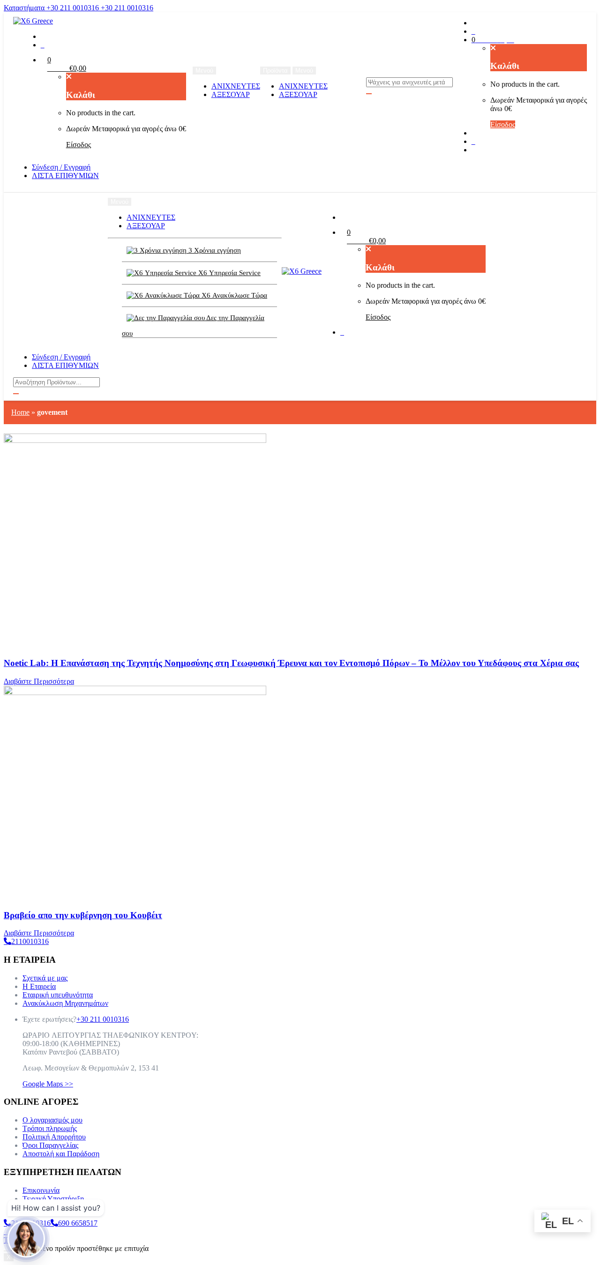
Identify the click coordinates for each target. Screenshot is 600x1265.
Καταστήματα (25, 8)
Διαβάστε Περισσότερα (39, 681)
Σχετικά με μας (45, 978)
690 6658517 (78, 1223)
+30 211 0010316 (73, 8)
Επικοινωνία (41, 1190)
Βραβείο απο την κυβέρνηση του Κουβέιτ (83, 915)
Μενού (304, 70)
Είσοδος (78, 145)
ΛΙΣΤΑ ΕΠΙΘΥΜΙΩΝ (65, 176)
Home (20, 412)
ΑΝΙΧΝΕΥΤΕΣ (235, 86)
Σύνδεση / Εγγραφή (61, 167)
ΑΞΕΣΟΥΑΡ (230, 94)
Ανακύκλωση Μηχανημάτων (65, 1003)
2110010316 (30, 941)
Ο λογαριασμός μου (52, 1120)
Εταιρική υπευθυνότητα (57, 995)
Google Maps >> (47, 1084)
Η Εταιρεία (39, 986)
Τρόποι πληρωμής (49, 1128)
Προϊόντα (275, 70)
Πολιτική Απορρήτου (54, 1137)
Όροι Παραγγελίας (50, 1145)
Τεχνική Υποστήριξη (53, 1199)
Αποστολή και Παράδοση (60, 1154)
